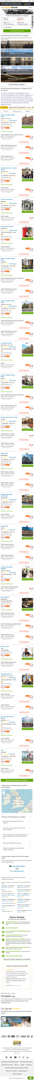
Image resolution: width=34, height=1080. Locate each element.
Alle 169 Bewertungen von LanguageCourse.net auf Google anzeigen (16, 1012)
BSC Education (22, 887)
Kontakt (23, 1064)
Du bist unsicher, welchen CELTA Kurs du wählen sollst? (15, 857)
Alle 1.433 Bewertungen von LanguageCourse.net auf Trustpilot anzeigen (14, 1001)
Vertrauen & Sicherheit (11, 1070)
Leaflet (24, 812)
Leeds (3, 903)
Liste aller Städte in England (16, 84)
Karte (29, 107)
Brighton (3, 889)
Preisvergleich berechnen (17, 30)
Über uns (17, 1064)
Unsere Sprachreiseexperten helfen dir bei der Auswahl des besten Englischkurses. (17, 861)
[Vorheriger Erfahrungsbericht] (3, 977)
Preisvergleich (4, 107)
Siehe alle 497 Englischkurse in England (16, 780)
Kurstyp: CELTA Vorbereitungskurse (17, 107)
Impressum (29, 1064)
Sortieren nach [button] (18, 111)
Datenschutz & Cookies (7, 1064)
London (3, 909)
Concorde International (7, 900)
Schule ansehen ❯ (27, 127)
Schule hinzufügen (17, 1074)
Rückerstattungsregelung (26, 1061)
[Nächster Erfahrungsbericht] (30, 977)
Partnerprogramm (23, 1070)
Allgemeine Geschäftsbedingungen (9, 1061)
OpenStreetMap (29, 812)
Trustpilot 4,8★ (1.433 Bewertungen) (12, 4)
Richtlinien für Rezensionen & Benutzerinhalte (16, 1067)
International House (21, 891)
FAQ (33, 107)
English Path (6, 887)
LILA (3, 907)
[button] (1, 1)
